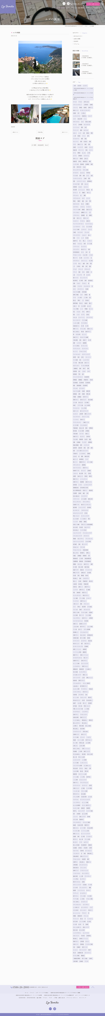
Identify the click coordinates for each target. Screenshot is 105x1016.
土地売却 (75, 584)
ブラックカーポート (83, 887)
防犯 (85, 447)
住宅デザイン (84, 618)
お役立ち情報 (77, 38)
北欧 (89, 144)
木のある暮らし (89, 700)
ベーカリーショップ (84, 870)
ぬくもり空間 (84, 813)
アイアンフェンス (76, 348)
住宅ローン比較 (76, 612)
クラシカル (75, 388)
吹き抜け (85, 141)
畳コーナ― (75, 462)
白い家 (82, 326)
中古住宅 (83, 935)
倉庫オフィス (75, 870)
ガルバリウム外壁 (76, 391)
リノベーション (76, 127)
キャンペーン (75, 141)
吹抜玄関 (84, 859)
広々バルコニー (89, 850)
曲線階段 (84, 343)
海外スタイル (75, 828)
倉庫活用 (78, 592)
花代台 (87, 314)
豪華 (88, 859)
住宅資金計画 (89, 635)
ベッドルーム (90, 918)
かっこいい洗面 (76, 663)
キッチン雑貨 (75, 762)
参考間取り (81, 459)
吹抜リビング (80, 476)
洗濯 (74, 218)
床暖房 (90, 215)
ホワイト (87, 941)
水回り (82, 357)
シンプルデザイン (76, 666)
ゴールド (75, 269)
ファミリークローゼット (78, 377)
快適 (85, 853)
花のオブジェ (83, 249)
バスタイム (82, 206)
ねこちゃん (86, 130)
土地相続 (81, 961)
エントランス (83, 246)
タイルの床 (75, 887)
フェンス (90, 229)
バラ (74, 266)
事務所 (79, 152)
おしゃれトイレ (76, 510)
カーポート (88, 598)
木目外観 (75, 694)
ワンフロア (84, 442)
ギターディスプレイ (77, 467)
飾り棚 (87, 238)
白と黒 (80, 257)
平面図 (74, 396)
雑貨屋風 (82, 482)
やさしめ (75, 317)
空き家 (91, 379)
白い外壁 (83, 836)
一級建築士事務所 (76, 958)
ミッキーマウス (86, 360)
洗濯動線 (79, 555)
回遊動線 (79, 396)
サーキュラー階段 (86, 822)
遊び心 (74, 243)
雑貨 (85, 144)
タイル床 (90, 796)
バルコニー (84, 235)
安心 (74, 311)
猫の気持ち (75, 280)
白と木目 (89, 921)
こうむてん (88, 737)
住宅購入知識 (75, 638)
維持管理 (75, 447)
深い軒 (79, 924)
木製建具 (78, 947)
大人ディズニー (76, 365)
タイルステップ (84, 901)
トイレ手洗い (75, 879)
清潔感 (88, 453)
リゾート (91, 150)
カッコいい (75, 949)
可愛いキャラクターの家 (78, 708)
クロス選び (89, 896)
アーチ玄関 (75, 360)
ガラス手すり (81, 694)
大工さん (81, 768)
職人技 (81, 771)
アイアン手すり (84, 323)
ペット (85, 118)
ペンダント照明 (76, 323)
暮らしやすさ (75, 552)
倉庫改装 (84, 649)
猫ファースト (75, 277)
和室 (81, 141)
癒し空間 (81, 473)
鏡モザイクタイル (76, 881)
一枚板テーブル (86, 422)
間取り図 (88, 394)
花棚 (74, 442)
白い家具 (81, 280)
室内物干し (82, 552)
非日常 (89, 473)
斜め (86, 694)
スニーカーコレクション (78, 621)
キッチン (75, 124)
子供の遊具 (75, 433)
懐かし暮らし (84, 723)
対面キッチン (89, 328)
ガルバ (82, 121)
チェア (91, 907)
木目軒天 (82, 850)
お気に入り (75, 745)
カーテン (75, 155)
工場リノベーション (86, 748)
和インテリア (84, 544)
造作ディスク (75, 411)
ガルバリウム (75, 850)
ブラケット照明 (84, 791)
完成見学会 (84, 116)
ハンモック (89, 240)
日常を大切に (85, 731)
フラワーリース (76, 499)
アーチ (74, 297)
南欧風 (80, 107)
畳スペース (81, 615)
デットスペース (89, 569)
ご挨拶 (85, 178)
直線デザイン (75, 337)
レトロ (79, 133)
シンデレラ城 (75, 164)
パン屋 (74, 135)
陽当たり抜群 (88, 121)
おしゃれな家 (75, 518)
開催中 (79, 201)
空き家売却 (81, 382)
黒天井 (90, 476)
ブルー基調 (75, 598)
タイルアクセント (76, 711)
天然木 (74, 286)
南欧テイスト (75, 328)
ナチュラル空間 (76, 796)
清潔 (85, 280)
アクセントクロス (82, 351)
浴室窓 (74, 476)
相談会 (87, 133)
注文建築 (75, 847)
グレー (74, 606)
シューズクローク (76, 226)
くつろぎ (90, 255)
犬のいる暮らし (76, 901)
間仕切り (90, 697)
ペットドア (75, 521)
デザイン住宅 (85, 169)
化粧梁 (74, 836)
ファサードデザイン (77, 691)
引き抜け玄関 (83, 796)
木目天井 (88, 436)
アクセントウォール (77, 550)
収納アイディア (83, 717)
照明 (74, 181)
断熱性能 (81, 561)
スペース (88, 198)
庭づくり (80, 629)
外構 (87, 263)
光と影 (83, 700)
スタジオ (91, 147)
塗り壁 (86, 439)
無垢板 (79, 135)
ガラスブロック (76, 260)
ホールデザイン (83, 893)
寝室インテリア (88, 413)
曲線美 (74, 825)
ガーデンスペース (76, 785)
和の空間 (75, 189)
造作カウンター (83, 399)
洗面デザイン (75, 782)
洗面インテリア (86, 927)
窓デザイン (75, 839)
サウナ (83, 198)
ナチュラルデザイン (77, 822)
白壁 (86, 266)
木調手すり (75, 862)
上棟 (90, 768)
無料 (88, 368)
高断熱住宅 (75, 669)
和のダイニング (76, 643)
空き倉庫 (85, 847)
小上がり (80, 187)
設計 (83, 374)
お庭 (84, 133)
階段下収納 (87, 567)
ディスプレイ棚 (76, 830)
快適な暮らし (90, 853)
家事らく (88, 552)
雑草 (92, 447)
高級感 (74, 538)
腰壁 (91, 564)
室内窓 (86, 476)
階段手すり (87, 825)
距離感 (74, 916)
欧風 (74, 238)
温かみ (81, 918)
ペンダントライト (83, 762)
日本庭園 (80, 124)
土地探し (90, 958)
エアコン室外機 (87, 629)
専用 (89, 178)
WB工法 (88, 189)
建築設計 (83, 955)
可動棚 (86, 308)
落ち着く (87, 300)
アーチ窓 (90, 884)
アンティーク (75, 130)
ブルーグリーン (88, 952)
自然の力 (88, 221)
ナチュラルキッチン (77, 904)
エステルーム (86, 155)
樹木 (74, 450)
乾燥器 (86, 294)
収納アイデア (75, 569)
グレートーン (88, 357)
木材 (74, 167)
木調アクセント (83, 601)
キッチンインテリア (85, 516)
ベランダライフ (76, 853)
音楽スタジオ (89, 209)
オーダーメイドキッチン (85, 110)
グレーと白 (75, 609)
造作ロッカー (86, 218)
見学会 (79, 161)
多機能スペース (84, 212)
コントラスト (86, 257)
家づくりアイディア (84, 411)
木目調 (83, 391)
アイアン (83, 314)
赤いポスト (75, 842)
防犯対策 (75, 680)
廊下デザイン (75, 896)
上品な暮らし (75, 686)
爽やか (79, 606)
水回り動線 (84, 292)
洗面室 (83, 394)
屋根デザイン (75, 941)
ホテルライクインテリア (78, 513)
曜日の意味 (81, 725)
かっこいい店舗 (85, 802)
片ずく (83, 311)
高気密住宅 (81, 669)
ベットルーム (75, 419)
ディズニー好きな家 (85, 365)
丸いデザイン (82, 879)
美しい (79, 263)
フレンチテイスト (76, 416)
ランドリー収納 (89, 811)
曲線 (84, 263)
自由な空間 (80, 118)
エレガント (86, 187)
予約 (79, 374)
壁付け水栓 (75, 930)
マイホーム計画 (84, 612)
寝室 (82, 138)
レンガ (78, 314)
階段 (82, 127)
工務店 (74, 232)
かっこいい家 (75, 697)
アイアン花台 (75, 898)
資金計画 (75, 150)
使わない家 (81, 428)
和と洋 (74, 952)
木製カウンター (76, 788)
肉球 (85, 243)
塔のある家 (75, 768)
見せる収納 (90, 399)
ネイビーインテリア (86, 354)
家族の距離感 (75, 445)
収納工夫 (82, 569)
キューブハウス (86, 933)
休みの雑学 (82, 728)
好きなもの (80, 402)
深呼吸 (91, 104)
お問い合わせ (86, 101)
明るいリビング (76, 516)
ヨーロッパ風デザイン (86, 805)
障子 (82, 643)
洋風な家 (90, 689)
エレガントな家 (76, 808)
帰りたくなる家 (81, 757)
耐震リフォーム (76, 833)
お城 (85, 127)
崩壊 (88, 447)
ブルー (81, 294)
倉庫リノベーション (77, 649)
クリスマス (80, 286)
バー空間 (80, 751)
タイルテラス (83, 640)
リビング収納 (88, 615)
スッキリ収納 (89, 788)
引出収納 (84, 884)
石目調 (87, 289)
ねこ (81, 195)
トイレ (83, 226)
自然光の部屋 (75, 717)
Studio (84, 167)
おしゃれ (84, 152)
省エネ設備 (75, 672)
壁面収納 (82, 164)
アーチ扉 (75, 629)
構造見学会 (85, 161)
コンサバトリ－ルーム (81, 181)
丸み (90, 297)
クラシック (80, 269)
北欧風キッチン (76, 734)
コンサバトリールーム (77, 178)
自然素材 (87, 164)
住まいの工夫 (82, 635)
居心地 (82, 331)
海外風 (88, 638)
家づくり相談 (84, 958)
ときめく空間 (82, 745)
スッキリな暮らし (76, 720)
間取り (74, 201)
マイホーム (82, 221)
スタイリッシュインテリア (78, 541)
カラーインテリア (76, 677)
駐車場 (85, 107)
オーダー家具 (75, 425)
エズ (90, 212)
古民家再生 (88, 935)
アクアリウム (75, 799)
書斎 (91, 164)
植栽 (90, 439)
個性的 (87, 272)
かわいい (75, 133)
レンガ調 (81, 876)
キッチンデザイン (82, 672)
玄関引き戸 (83, 572)
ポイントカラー (83, 910)
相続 (74, 385)
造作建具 (86, 646)
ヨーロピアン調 (76, 184)
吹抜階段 (83, 215)
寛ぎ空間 (84, 606)
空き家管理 (85, 385)
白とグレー (82, 436)
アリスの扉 (75, 175)
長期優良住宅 (75, 487)
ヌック (87, 459)
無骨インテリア (87, 751)
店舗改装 (90, 845)
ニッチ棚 (85, 297)
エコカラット (75, 221)
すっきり (78, 311)
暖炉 (78, 836)
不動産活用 (86, 584)
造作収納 (75, 484)
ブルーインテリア (82, 949)
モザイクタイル (76, 121)
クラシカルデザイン (77, 683)
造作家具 (90, 703)
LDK (78, 113)
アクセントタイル (76, 859)
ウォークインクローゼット (78, 223)
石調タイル (75, 623)
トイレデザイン (85, 711)
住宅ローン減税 (76, 524)
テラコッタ (86, 916)
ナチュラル (87, 232)
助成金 (80, 521)
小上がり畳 (85, 255)
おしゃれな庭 (89, 226)
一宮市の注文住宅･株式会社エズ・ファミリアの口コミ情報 (83, 89)
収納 (85, 138)
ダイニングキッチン (77, 501)
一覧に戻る (40, 132)
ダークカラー (82, 388)
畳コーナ (84, 703)
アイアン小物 (80, 405)
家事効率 (84, 555)
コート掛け (80, 297)
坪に (85, 473)
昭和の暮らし (84, 720)
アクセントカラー (83, 714)
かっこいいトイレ (76, 913)
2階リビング (75, 158)
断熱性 (83, 209)
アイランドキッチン (77, 422)
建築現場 (75, 774)
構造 (90, 161)
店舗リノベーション (84, 655)
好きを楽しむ (75, 530)
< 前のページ (15, 132)
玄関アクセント (85, 666)
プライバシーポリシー (77, 104)
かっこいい (84, 334)
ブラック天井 (82, 896)
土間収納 (87, 430)
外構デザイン (75, 635)
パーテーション (76, 246)
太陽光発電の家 (88, 558)
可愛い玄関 (80, 362)
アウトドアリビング (84, 782)
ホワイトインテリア (77, 884)
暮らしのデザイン (76, 723)
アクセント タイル (77, 255)
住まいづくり (87, 527)
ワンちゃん (80, 243)
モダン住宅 (78, 334)
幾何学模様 (75, 303)
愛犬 (89, 518)
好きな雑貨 (83, 794)
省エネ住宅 (75, 527)
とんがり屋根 (75, 771)
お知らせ (86, 158)
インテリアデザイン (77, 933)
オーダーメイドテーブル (78, 646)
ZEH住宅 (81, 527)
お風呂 (86, 147)
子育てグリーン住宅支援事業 (86, 524)
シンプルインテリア (88, 484)
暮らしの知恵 (88, 725)
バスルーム (75, 473)
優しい (84, 240)
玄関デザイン (75, 482)
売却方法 (75, 586)
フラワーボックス (76, 198)
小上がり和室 (88, 541)
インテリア (75, 589)
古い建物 (88, 589)
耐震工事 (88, 391)
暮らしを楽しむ (76, 331)
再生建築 (75, 751)
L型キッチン (79, 218)
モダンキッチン (76, 935)
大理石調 (82, 941)
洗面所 (74, 147)
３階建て (87, 204)
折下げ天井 (75, 921)
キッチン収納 (75, 737)
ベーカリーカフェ (76, 873)
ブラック (75, 272)
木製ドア (84, 340)
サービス (75, 101)
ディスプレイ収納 (89, 944)
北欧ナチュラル (89, 482)
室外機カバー (75, 632)
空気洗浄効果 (85, 550)
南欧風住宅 (80, 916)
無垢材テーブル (76, 470)
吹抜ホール (82, 419)
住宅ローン (85, 490)
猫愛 (82, 456)
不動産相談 (75, 428)
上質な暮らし (82, 862)
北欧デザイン (86, 564)
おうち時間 (88, 742)
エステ (74, 118)
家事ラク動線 (75, 294)
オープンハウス (84, 345)
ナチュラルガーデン (84, 632)
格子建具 (75, 544)
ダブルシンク (87, 269)
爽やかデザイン (86, 595)
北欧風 (74, 113)
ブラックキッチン (89, 538)
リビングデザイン (76, 618)
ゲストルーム (75, 195)
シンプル (75, 263)
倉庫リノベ (80, 586)
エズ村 (88, 152)
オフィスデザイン (84, 907)
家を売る (91, 581)
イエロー (78, 283)
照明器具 (80, 155)
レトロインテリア (76, 759)
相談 (80, 368)
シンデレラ (79, 343)
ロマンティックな (85, 416)
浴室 (79, 394)
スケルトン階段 (76, 229)
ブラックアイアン (76, 235)
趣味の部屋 (75, 876)
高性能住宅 (75, 558)
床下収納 (75, 706)
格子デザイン (87, 643)
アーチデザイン (84, 689)
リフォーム (76, 44)
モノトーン (75, 351)
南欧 (83, 266)
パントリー (75, 816)
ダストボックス (87, 609)
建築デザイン (75, 655)
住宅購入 (90, 612)
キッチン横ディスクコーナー (82, 450)
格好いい (87, 433)
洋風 (86, 150)
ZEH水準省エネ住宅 (84, 487)
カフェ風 (75, 402)
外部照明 (75, 187)
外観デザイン (75, 436)
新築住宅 (75, 161)
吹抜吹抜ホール (76, 326)
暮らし (89, 235)
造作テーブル (84, 947)
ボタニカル (80, 564)
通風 (81, 603)
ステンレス (82, 737)
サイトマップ (82, 997)
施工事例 (75, 507)
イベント (84, 135)
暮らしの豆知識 (76, 845)
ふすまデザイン (86, 578)
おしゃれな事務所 (76, 805)
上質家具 (89, 470)
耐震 (81, 445)
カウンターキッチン (83, 864)
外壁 (78, 575)
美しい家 (81, 839)
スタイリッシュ (84, 260)
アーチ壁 (75, 362)
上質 (86, 252)
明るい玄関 (80, 567)
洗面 (78, 357)
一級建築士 (75, 368)
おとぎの (88, 274)
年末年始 (88, 172)
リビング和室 (89, 626)
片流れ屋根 (75, 340)
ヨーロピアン (75, 172)
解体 (86, 428)
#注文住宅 (41, 145)
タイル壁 (75, 924)
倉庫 (84, 175)
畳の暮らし (75, 938)
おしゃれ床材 (87, 405)
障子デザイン (82, 626)
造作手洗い (88, 777)
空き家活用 (88, 382)
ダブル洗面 (89, 606)
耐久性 (87, 575)
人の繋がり (75, 725)
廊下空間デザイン (83, 686)
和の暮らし (75, 578)
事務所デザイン (82, 462)
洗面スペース (80, 144)
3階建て (83, 192)
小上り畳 (79, 703)
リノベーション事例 (77, 652)
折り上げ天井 (82, 930)
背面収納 (82, 944)
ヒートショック (81, 189)
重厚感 (82, 575)
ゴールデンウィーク (77, 731)
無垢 (80, 578)
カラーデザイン (86, 904)
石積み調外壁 (75, 856)
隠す (74, 314)
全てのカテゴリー (78, 36)
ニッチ (82, 238)
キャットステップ (76, 320)
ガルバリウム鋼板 (76, 292)
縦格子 (74, 703)
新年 (88, 135)
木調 (80, 340)
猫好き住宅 (87, 456)
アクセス (80, 101)
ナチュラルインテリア (87, 533)
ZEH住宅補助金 (88, 561)
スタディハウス (83, 697)
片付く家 (80, 706)
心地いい (75, 306)
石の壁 (74, 575)
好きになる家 (89, 754)
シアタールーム (76, 215)
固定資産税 (79, 385)
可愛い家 (86, 771)
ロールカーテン (76, 138)
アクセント (84, 283)
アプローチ (84, 913)
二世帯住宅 (86, 104)
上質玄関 (81, 413)
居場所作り (81, 819)
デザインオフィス (76, 464)
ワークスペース (76, 408)
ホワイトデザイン (86, 501)
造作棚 (88, 816)
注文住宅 (13, 126)
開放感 (81, 158)
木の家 (79, 581)
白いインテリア (81, 811)
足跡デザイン (75, 714)
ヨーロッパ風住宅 (86, 683)
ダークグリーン (81, 289)
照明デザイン (75, 399)
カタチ (88, 371)
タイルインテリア (82, 779)
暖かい (90, 303)
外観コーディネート (84, 856)
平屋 (90, 201)
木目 (74, 947)
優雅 (85, 195)
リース (78, 238)
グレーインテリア (84, 663)
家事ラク (88, 311)
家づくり (88, 192)
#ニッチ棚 (75, 742)
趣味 (84, 493)
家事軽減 (90, 442)
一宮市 (74, 85)
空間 (82, 184)
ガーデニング (84, 785)
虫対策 (90, 785)
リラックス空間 (82, 921)
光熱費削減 (75, 561)
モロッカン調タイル (77, 927)
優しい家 (75, 757)
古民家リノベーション (83, 938)
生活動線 (78, 442)
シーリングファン (83, 479)
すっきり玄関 (81, 430)
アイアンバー (75, 893)
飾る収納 (86, 621)
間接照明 (81, 439)
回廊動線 (80, 379)
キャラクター (80, 232)
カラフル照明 (83, 499)
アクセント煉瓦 (89, 898)
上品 (74, 274)
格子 (74, 813)
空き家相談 (75, 382)
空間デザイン (82, 589)
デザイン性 (82, 547)
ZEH (89, 555)
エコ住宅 (81, 558)
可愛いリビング (87, 706)
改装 (92, 175)
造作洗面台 (90, 280)
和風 (79, 544)
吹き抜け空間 (80, 825)
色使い (74, 405)
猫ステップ (75, 459)
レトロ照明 (84, 759)
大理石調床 (75, 864)
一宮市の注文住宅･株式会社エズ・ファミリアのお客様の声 (83, 98)
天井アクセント (89, 740)
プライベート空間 (76, 209)
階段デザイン (75, 479)
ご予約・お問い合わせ (93, 4)
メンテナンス (86, 445)
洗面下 (80, 609)
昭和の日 (90, 720)
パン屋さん (83, 113)
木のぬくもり (75, 547)
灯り (80, 240)
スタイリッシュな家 (82, 774)
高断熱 (74, 564)
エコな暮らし (88, 669)
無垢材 (86, 303)
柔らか (74, 300)
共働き (74, 555)
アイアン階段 (84, 320)
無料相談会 (89, 181)
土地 (86, 201)
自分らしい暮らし (76, 748)
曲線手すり (75, 240)
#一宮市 (34, 145)
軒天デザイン (85, 691)
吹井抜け (80, 847)
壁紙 (92, 133)
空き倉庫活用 (83, 845)
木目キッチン (75, 944)
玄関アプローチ (81, 680)
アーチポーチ (89, 836)
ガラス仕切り (75, 910)
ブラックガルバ (76, 212)
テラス (74, 144)
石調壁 (87, 924)
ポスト (74, 289)
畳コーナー (75, 257)
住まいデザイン (81, 538)
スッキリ (80, 484)
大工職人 (78, 266)
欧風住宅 (83, 808)
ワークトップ (75, 918)
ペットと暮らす (83, 518)
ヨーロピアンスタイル (77, 657)
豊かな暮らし (75, 728)
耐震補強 (75, 394)
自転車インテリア (82, 623)
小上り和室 (83, 306)
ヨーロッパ (75, 192)
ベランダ (86, 961)
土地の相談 (75, 961)
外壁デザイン (84, 592)
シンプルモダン (82, 453)
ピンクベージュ (81, 317)
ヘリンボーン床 (76, 791)
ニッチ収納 (87, 708)
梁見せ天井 (90, 499)
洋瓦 (80, 360)
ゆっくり (91, 308)
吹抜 (89, 249)
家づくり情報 (82, 638)
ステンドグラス (89, 317)
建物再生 (84, 652)
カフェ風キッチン (87, 765)
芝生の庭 (90, 640)
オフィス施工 (89, 462)
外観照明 (88, 808)
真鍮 (90, 266)
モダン (83, 272)
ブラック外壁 (87, 839)
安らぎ (82, 204)
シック (81, 308)
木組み (86, 768)
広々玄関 (75, 567)
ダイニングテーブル (77, 169)
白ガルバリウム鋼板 (84, 337)
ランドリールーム (89, 223)
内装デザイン (85, 467)
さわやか (75, 456)
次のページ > (65, 132)
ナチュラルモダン (83, 425)
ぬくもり (89, 306)
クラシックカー (83, 867)
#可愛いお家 (81, 742)
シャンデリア (80, 147)
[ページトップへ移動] (92, 987)
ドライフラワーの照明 (77, 765)
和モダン (81, 303)
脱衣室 (74, 357)
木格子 (89, 949)
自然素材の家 (80, 952)
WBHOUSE (79, 167)
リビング (90, 116)
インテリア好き (83, 530)
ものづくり (86, 842)
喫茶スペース (75, 110)
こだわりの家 (75, 626)
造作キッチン (83, 734)
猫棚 (90, 887)
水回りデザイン (84, 660)
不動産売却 (85, 581)
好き (79, 371)
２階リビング (75, 603)
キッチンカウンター (77, 595)
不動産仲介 (86, 379)
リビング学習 (83, 408)
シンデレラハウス (76, 116)
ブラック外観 (82, 598)
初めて (84, 368)
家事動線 (75, 379)
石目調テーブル (76, 504)
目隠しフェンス (89, 677)
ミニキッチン (83, 229)
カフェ (87, 175)
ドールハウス (79, 274)
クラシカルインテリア (77, 535)
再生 (74, 592)
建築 (81, 130)
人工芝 (83, 677)
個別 (83, 201)
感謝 (74, 343)
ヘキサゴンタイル (84, 510)
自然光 (83, 881)
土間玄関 (90, 618)
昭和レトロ (85, 674)
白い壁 (87, 326)
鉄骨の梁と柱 (75, 867)
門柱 (91, 263)
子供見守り (75, 453)
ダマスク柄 (75, 819)
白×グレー (88, 890)
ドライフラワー (84, 496)
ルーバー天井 (82, 828)
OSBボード (90, 910)
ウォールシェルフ (76, 354)
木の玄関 (89, 572)
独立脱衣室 (87, 377)
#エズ (46, 145)
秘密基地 (84, 464)
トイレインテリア (82, 507)
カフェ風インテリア (77, 674)
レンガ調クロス (76, 907)
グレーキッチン (85, 348)
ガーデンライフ (76, 640)
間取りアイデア (76, 572)
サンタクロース (87, 286)
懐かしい (75, 581)
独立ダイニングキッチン (86, 504)
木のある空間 (89, 828)
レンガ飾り (82, 898)
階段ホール (88, 862)
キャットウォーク (83, 277)
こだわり (84, 371)
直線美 (74, 740)
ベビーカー (81, 433)
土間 (87, 493)
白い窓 (89, 340)
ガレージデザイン (85, 873)
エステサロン (75, 206)
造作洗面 (89, 507)
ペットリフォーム (81, 890)
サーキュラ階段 (76, 955)
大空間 (90, 847)
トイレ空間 (75, 779)
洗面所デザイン (76, 660)
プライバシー (86, 603)
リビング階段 (75, 308)
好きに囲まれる (76, 496)
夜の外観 (84, 754)
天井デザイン (85, 396)
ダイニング (83, 470)
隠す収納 (75, 430)
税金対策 (90, 490)
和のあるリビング (76, 700)
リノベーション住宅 (85, 830)
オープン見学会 (76, 345)
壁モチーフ (87, 362)
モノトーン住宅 (81, 740)
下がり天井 (75, 439)
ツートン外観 (75, 777)
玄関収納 (91, 428)
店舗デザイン (87, 586)
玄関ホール (90, 107)
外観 (90, 141)
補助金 (85, 521)
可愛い (79, 300)
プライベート (81, 150)
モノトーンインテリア (85, 833)
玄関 (80, 175)
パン (83, 300)
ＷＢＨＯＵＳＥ (76, 204)
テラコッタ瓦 (82, 328)
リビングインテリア (77, 533)
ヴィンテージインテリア (85, 799)
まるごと (86, 184)
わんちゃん (82, 172)
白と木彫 (90, 260)
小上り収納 (75, 615)
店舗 (74, 283)
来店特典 (75, 371)
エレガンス (75, 413)
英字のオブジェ (76, 794)
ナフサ (80, 842)
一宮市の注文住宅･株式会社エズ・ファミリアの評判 (83, 93)
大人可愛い (87, 402)
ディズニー (88, 206)
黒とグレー (86, 657)
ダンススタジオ (87, 124)
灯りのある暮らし (76, 754)
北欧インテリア (82, 816)
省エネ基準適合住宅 (77, 490)
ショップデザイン (76, 802)
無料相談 (75, 374)
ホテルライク (86, 535)
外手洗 (86, 513)
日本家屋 (78, 813)
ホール (74, 152)
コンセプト (85, 85)
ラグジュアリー (76, 249)
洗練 (79, 272)
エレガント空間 (76, 689)
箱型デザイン (88, 331)
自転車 (79, 493)
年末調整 (75, 493)
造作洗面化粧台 (76, 252)
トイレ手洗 (82, 777)
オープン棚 (89, 243)
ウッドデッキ (75, 601)
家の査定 (80, 584)
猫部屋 (74, 890)
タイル (82, 252)
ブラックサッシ (88, 876)
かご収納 (83, 788)
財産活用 (80, 447)
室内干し (75, 811)
